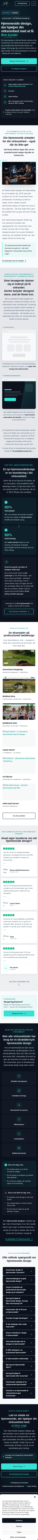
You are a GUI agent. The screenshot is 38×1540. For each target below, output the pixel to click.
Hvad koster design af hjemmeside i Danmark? (19, 1271)
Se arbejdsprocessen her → (23, 451)
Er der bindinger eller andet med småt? (19, 1325)
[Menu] (34, 3)
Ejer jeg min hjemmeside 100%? (19, 1366)
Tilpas (19, 1532)
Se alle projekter (19, 816)
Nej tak (19, 1526)
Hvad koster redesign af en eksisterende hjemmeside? (19, 1383)
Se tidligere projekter (19, 69)
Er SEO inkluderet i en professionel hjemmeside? (19, 1351)
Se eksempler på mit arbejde (13, 261)
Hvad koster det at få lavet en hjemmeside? (19, 1310)
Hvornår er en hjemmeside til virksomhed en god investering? (19, 1393)
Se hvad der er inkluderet (18, 611)
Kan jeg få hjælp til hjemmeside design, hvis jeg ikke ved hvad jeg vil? (19, 1300)
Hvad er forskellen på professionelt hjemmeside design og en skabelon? (19, 1289)
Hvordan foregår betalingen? (19, 1318)
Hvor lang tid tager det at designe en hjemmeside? (19, 1342)
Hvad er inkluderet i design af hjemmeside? (19, 1334)
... (4, 862)
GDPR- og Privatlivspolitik (18, 1537)
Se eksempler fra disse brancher (17, 1239)
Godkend (19, 1520)
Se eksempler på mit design (19, 1474)
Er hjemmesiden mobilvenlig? (19, 1358)
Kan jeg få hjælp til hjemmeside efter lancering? (19, 1374)
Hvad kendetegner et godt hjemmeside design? (19, 1280)
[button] (35, 1497)
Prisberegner (22, 3)
